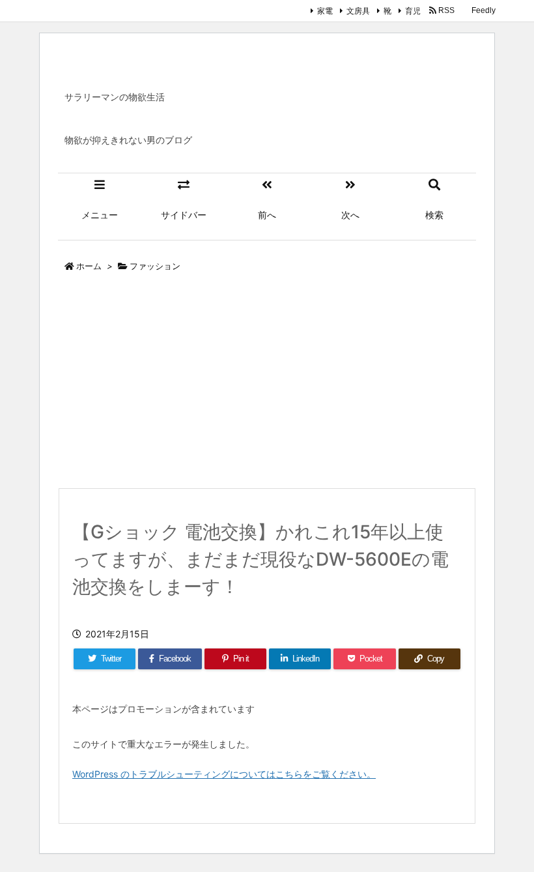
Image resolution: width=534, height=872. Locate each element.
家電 (325, 11)
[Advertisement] (267, 383)
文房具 (358, 11)
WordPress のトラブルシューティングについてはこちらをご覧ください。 (224, 773)
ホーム (89, 266)
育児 (413, 11)
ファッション (155, 266)
